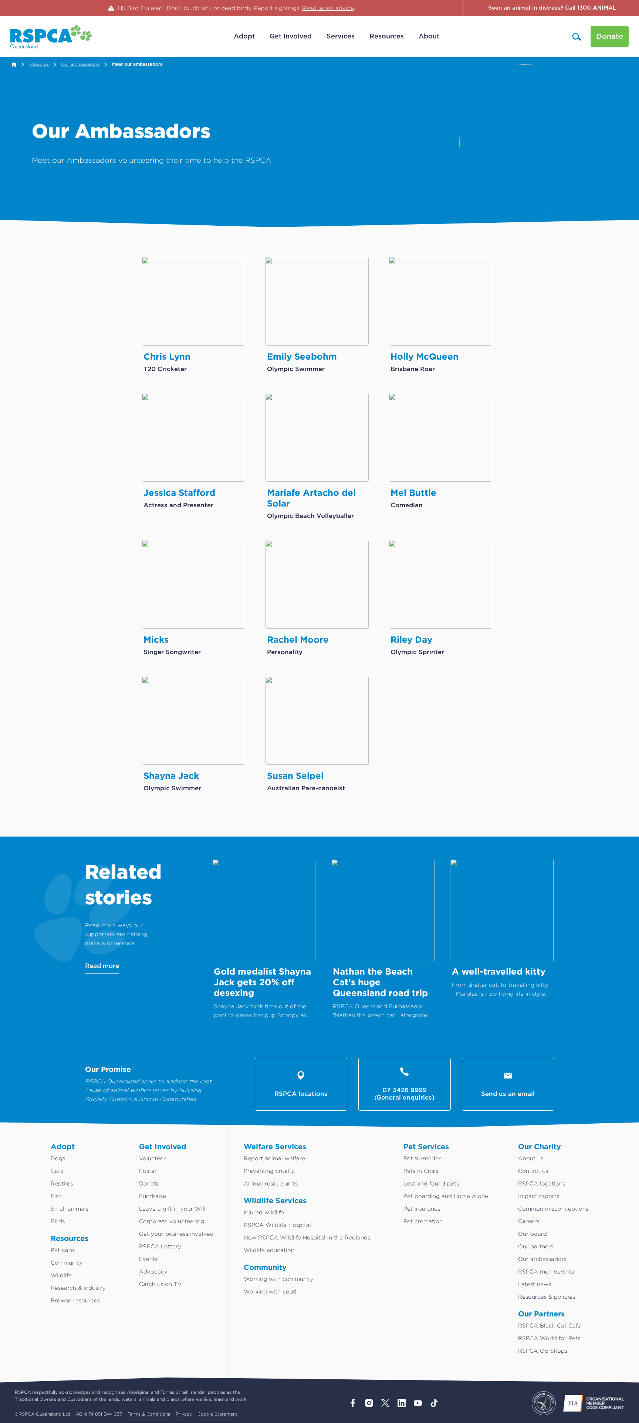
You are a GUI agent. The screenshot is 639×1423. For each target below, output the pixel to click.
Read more (102, 966)
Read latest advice (328, 8)
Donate (609, 36)
